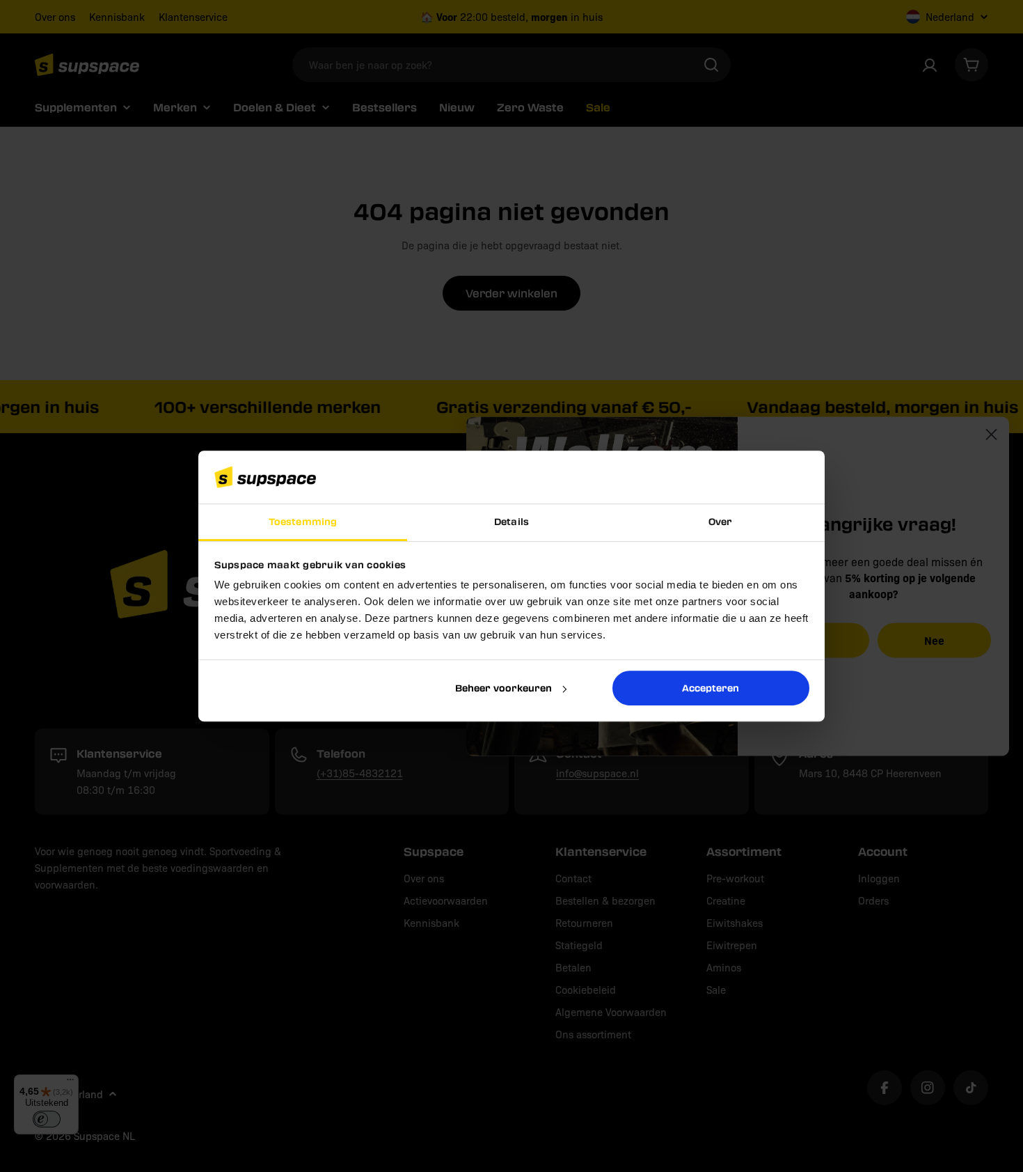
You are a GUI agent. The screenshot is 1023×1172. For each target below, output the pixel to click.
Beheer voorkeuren (503, 688)
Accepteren (710, 688)
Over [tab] (720, 522)
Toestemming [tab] (303, 522)
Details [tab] (511, 522)
